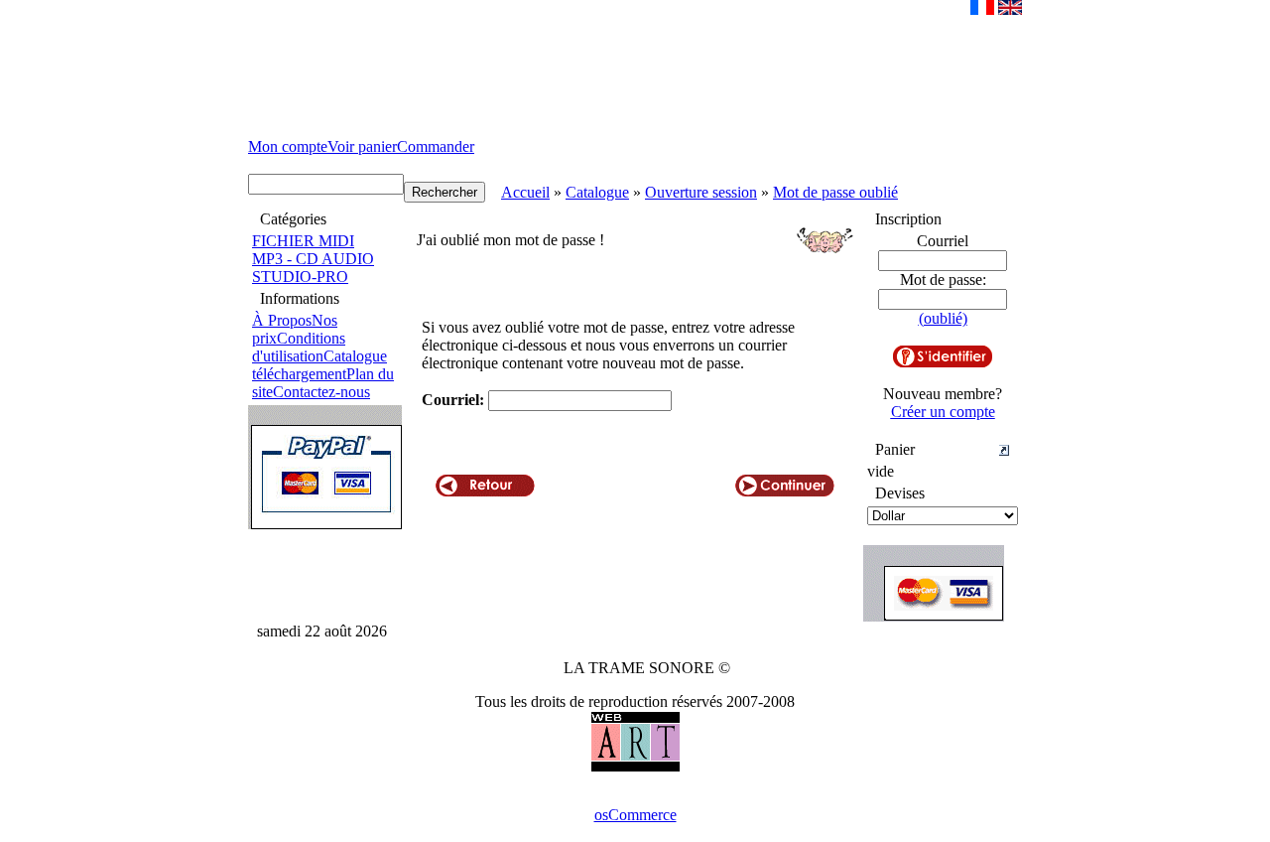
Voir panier (362, 146)
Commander (435, 146)
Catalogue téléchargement (319, 365)
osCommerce (635, 814)
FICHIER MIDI (303, 240)
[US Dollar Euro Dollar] (942, 515)
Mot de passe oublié (835, 192)
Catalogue (597, 192)
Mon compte (287, 146)
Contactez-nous (321, 391)
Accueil (525, 192)
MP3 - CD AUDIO (313, 258)
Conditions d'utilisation (298, 347)
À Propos (282, 320)
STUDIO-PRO (300, 276)
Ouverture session (701, 192)
